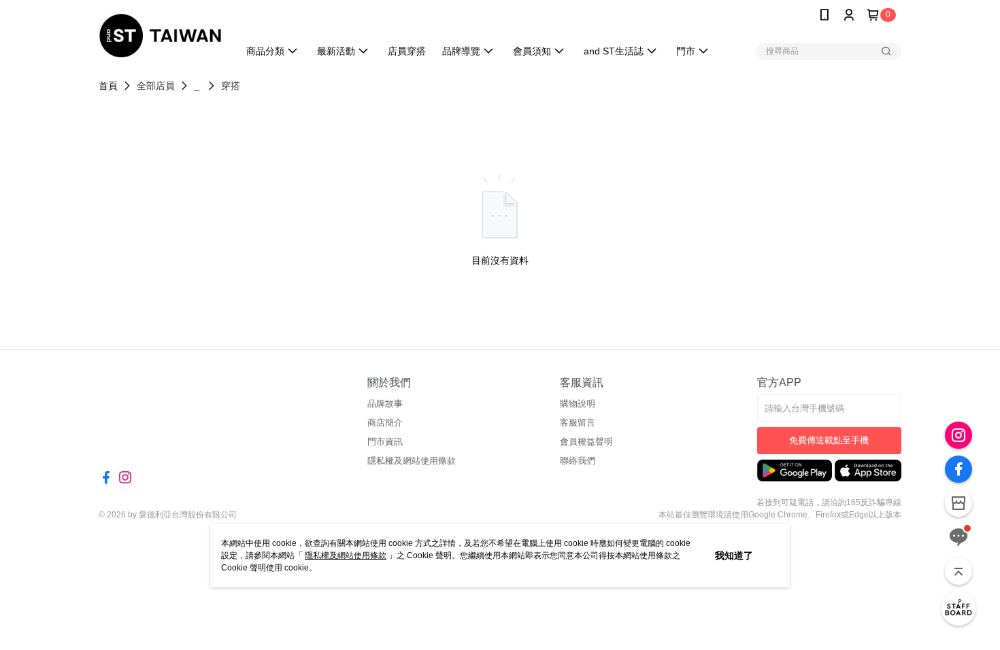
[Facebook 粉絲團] (958, 469)
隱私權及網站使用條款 (345, 555)
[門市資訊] (958, 503)
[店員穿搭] (958, 609)
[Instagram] (958, 435)
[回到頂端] (958, 571)
